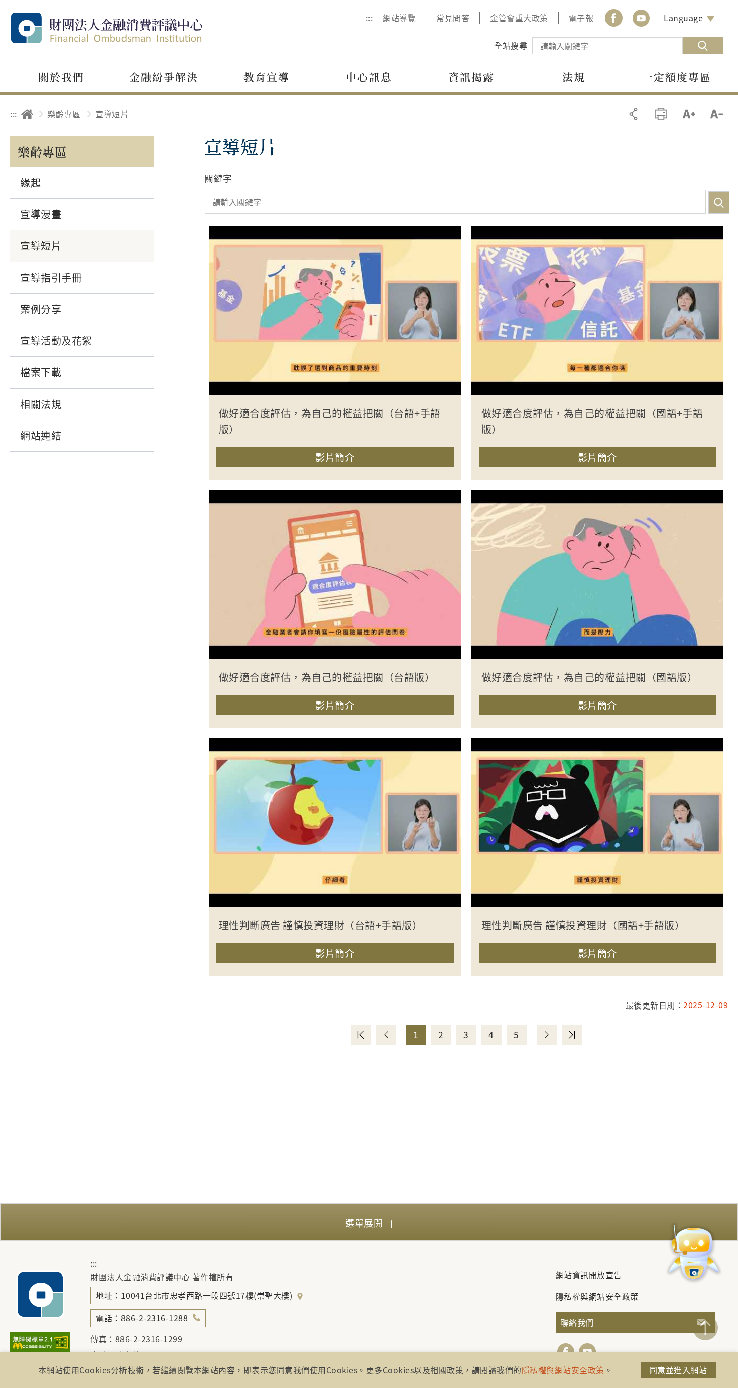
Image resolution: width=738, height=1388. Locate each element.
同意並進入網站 (678, 1370)
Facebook (613, 18)
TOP (705, 1327)
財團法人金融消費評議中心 (128, 28)
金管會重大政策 (519, 17)
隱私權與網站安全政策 (597, 1296)
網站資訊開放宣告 (589, 1274)
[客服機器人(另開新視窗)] (694, 1254)
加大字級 (689, 114)
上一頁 (386, 1035)
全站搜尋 (510, 45)
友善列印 (661, 114)
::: (369, 17)
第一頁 (361, 1035)
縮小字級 (716, 114)
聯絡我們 (577, 1322)
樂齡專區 (63, 114)
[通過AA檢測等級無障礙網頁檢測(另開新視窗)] (40, 1349)
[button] (335, 461)
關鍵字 (218, 178)
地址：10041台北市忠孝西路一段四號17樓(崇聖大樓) (195, 1295)
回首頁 (27, 114)
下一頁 (547, 1035)
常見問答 (452, 17)
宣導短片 (112, 114)
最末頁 (572, 1035)
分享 (633, 114)
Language (683, 18)
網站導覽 (399, 17)
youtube (641, 18)
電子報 (581, 17)
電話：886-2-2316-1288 (142, 1318)
